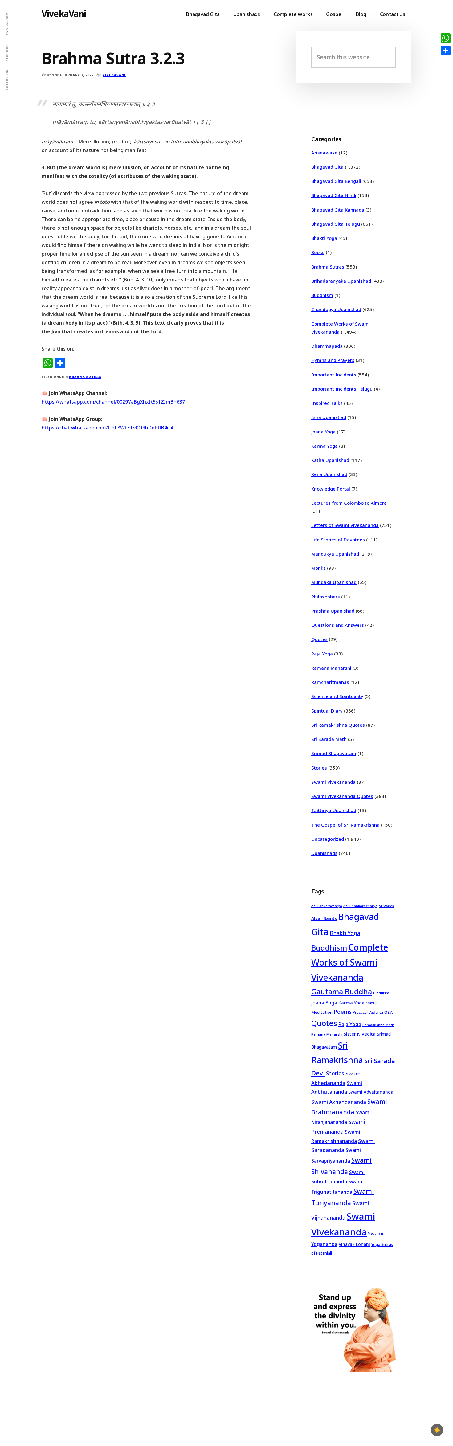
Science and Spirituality (337, 696)
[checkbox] (437, 1430)
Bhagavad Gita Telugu (335, 224)
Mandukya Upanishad (335, 554)
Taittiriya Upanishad (333, 810)
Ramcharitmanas (330, 682)
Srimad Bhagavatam (333, 753)
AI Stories (386, 906)
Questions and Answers (337, 625)
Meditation (322, 1012)
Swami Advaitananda (371, 1092)
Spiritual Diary (327, 711)
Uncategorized (327, 839)
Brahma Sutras (85, 376)
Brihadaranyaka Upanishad (341, 281)
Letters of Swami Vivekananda (345, 525)
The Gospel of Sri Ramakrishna (345, 825)
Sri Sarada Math (329, 739)
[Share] (445, 50)
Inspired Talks (327, 403)
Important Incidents (333, 375)
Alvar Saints (324, 918)
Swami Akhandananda (338, 1101)
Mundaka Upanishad (334, 582)
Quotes (319, 639)
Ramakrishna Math (378, 1025)
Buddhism (322, 295)
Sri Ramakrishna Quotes (338, 725)
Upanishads (324, 853)
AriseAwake (324, 153)
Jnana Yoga (323, 432)
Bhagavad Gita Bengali (336, 181)
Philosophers (325, 597)
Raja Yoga (322, 654)
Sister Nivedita (360, 1034)
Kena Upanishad (329, 474)
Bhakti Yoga (324, 238)
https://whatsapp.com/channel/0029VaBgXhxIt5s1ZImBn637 (113, 401)
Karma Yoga (324, 446)
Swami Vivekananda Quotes (342, 796)
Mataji (371, 1003)
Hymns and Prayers (332, 360)
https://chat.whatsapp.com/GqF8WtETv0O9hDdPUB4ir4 (107, 427)
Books (317, 252)
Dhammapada (327, 346)
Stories (319, 768)
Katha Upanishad (330, 460)
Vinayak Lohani (354, 1244)
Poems (343, 1011)
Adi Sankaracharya (326, 906)
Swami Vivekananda (333, 782)
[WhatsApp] (445, 38)
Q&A (388, 1012)
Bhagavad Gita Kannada (337, 210)
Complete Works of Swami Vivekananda (349, 962)
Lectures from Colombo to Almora (349, 503)
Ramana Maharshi (331, 668)
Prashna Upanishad (332, 611)
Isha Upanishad (328, 417)
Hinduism (381, 993)
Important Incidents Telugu (342, 389)
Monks (318, 568)
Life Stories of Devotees (338, 539)
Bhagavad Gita (327, 167)
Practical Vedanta (368, 1012)
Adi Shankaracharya (360, 905)
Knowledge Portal (330, 489)
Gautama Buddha (341, 991)
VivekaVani (64, 13)
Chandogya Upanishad (336, 309)
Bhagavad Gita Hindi (333, 195)
